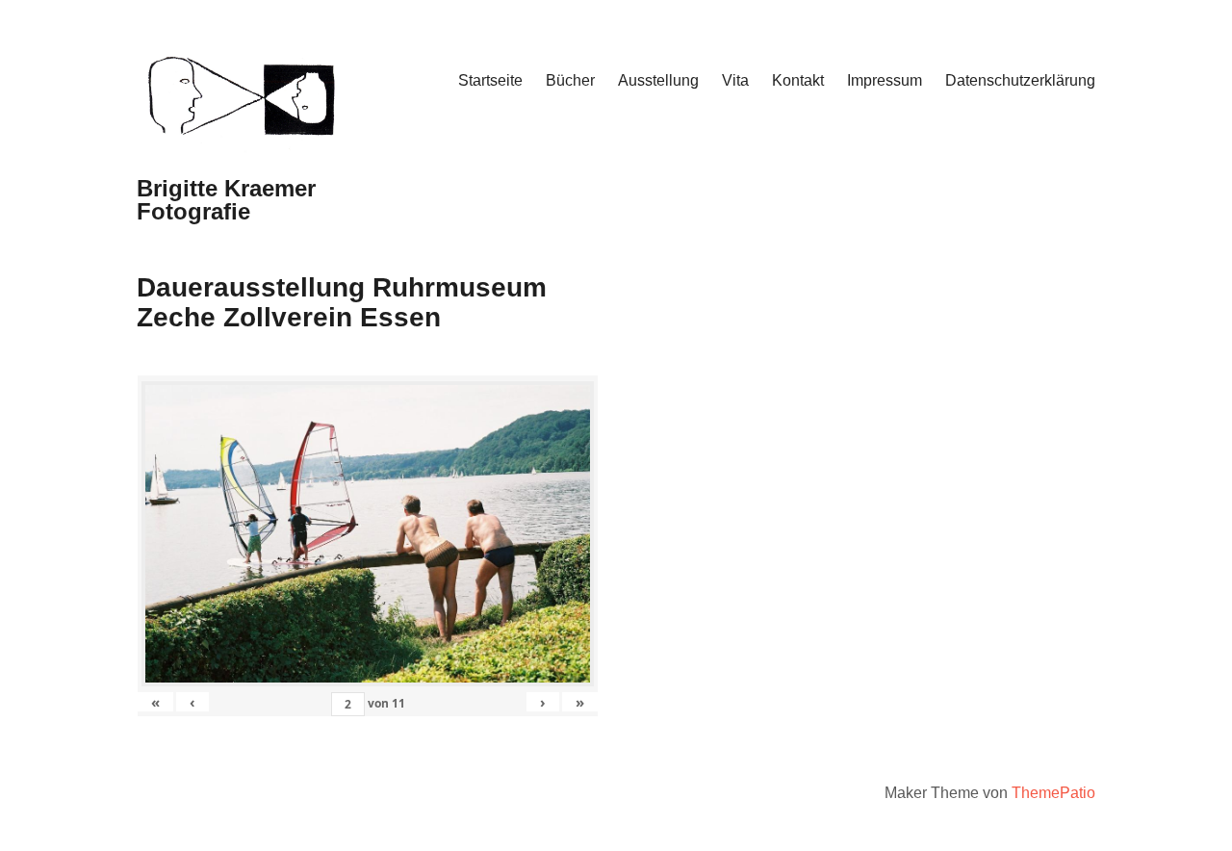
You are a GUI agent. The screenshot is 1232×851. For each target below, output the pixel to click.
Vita (735, 80)
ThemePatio (1053, 793)
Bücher (570, 80)
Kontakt (798, 80)
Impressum (884, 80)
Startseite (490, 80)
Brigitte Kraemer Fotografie (226, 199)
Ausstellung (658, 80)
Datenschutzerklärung (1020, 80)
